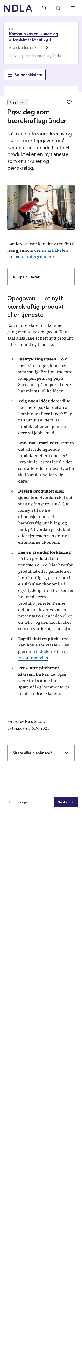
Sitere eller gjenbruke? (32, 753)
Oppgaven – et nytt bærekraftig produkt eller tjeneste (35, 306)
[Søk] (58, 8)
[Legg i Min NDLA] (69, 102)
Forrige (21, 802)
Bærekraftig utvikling (25, 47)
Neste (62, 802)
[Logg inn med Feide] (43, 8)
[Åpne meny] (72, 8)
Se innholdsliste (28, 74)
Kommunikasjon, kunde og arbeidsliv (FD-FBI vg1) (33, 36)
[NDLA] (18, 8)
